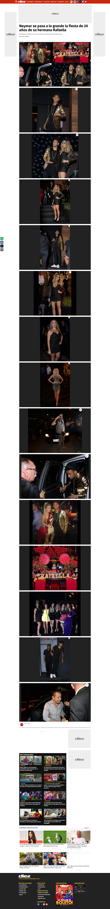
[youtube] (46, 904)
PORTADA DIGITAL (61, 883)
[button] (1, 238)
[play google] (83, 886)
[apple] (83, 891)
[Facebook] (38, 904)
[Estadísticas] (75, 1)
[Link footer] (24, 876)
